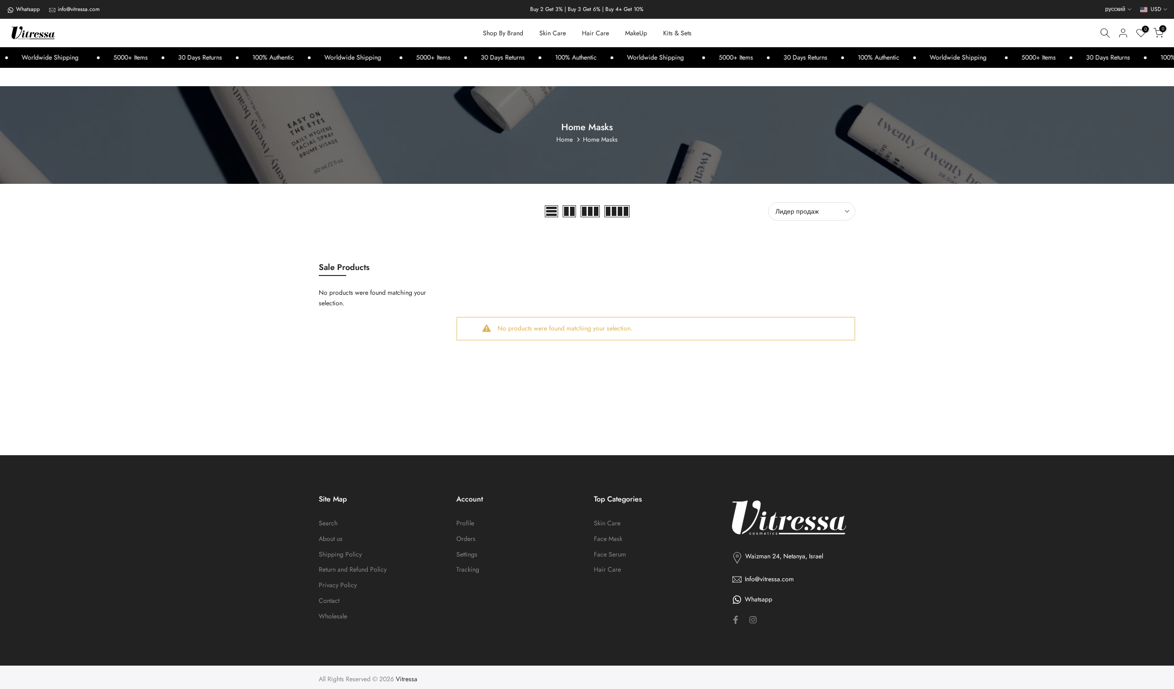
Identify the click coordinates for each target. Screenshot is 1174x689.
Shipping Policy (340, 554)
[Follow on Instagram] (753, 619)
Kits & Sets (677, 33)
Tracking (467, 569)
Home (564, 139)
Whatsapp (28, 9)
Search (328, 523)
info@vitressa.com (79, 9)
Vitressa (406, 679)
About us (331, 539)
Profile (465, 523)
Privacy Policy (338, 585)
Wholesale (333, 616)
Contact (329, 600)
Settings (466, 554)
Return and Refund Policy (353, 569)
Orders (466, 539)
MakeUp (636, 33)
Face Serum (610, 554)
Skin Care (552, 33)
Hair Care (595, 33)
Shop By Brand (503, 33)
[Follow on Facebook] (735, 619)
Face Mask (608, 539)
